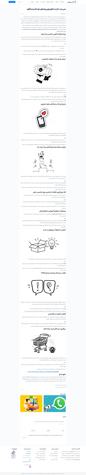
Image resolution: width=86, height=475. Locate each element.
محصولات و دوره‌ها (54, 453)
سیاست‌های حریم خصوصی (40, 457)
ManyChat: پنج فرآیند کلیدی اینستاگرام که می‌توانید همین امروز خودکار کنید (40, 372)
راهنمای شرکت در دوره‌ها (40, 453)
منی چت (64, 377)
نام (63, 430)
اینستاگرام (27, 465)
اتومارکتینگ (69, 457)
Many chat (57, 385)
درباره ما (56, 457)
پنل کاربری (56, 451)
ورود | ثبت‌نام (12, 2)
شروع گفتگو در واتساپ (26, 457)
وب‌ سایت (33, 430)
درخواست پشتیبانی (54, 459)
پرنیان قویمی (63, 13)
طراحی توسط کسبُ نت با (28, 473)
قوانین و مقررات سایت (41, 455)
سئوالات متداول (42, 459)
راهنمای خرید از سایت (41, 451)
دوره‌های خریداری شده (53, 455)
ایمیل (48, 430)
